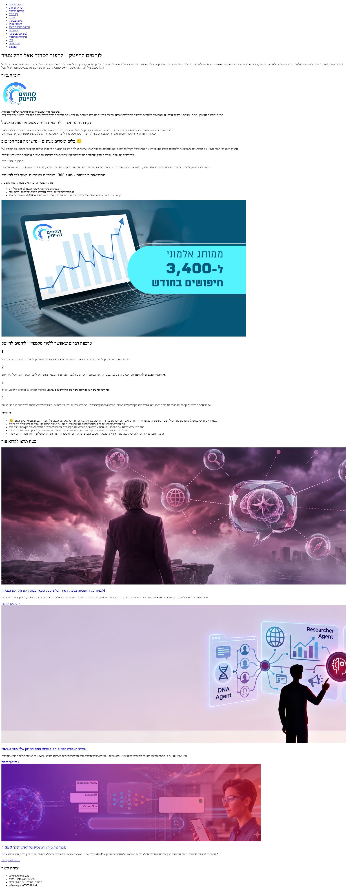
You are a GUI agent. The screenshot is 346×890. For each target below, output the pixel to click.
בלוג (11, 40)
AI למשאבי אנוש (18, 33)
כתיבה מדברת (16, 10)
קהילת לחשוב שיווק (19, 27)
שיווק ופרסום (16, 7)
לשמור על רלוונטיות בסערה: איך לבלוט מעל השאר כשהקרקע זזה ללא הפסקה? (53, 590)
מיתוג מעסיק (15, 4)
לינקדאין (13, 30)
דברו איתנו (14, 43)
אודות (12, 17)
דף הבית (13, 14)
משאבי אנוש (15, 23)
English (13, 46)
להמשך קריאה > (10, 603)
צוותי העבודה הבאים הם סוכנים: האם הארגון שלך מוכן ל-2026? (44, 749)
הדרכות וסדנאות (18, 36)
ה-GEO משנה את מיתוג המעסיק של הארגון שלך (33, 847)
